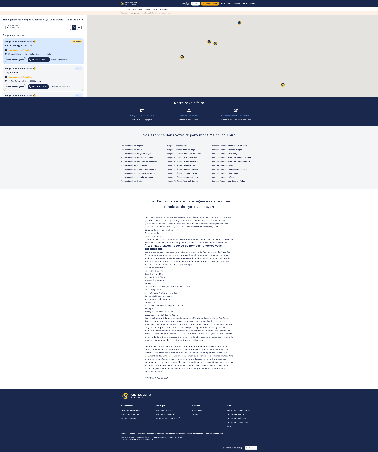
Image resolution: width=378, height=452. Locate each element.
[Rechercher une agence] (74, 27)
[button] (182, 57)
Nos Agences (135, 13)
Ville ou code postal (12, 25)
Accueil (124, 13)
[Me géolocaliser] (79, 27)
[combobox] (39, 27)
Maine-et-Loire (148, 13)
